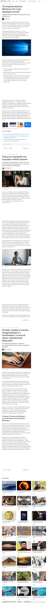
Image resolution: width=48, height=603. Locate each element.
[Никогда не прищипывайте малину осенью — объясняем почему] (24, 578)
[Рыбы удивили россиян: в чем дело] (9, 548)
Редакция (16, 602)
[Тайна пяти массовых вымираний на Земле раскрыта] (24, 488)
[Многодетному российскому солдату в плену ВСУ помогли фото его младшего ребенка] (24, 503)
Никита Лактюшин (8, 349)
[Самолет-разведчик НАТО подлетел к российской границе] (24, 593)
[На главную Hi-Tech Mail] (4, 1)
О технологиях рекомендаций (33, 602)
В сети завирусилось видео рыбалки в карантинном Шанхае (16, 134)
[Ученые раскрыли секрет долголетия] (9, 533)
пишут (3, 378)
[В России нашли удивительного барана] (39, 503)
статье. (28, 316)
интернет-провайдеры (23, 372)
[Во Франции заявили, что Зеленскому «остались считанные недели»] (24, 548)
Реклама (8, 602)
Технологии (17, 327)
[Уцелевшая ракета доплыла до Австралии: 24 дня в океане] (9, 488)
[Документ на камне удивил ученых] (39, 533)
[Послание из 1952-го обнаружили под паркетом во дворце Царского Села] (24, 533)
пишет (22, 25)
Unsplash (6, 369)
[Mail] (1, 1)
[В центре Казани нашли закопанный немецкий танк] (39, 578)
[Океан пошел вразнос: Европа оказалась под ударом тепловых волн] (39, 593)
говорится (4, 64)
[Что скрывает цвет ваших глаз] (9, 503)
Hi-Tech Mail (13, 154)
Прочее (17, 154)
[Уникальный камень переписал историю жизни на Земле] (24, 563)
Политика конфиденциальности (42, 602)
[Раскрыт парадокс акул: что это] (9, 593)
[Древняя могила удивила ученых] (39, 488)
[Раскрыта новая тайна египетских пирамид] (9, 563)
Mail (1, 602)
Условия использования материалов (23, 602)
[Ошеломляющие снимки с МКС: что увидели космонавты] (24, 518)
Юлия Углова (7, 18)
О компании (4, 602)
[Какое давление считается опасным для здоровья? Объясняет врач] (39, 563)
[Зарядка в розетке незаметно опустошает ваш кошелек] (39, 548)
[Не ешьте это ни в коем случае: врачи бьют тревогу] (9, 518)
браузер (14, 375)
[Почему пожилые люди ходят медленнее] (9, 578)
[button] (16, 47)
